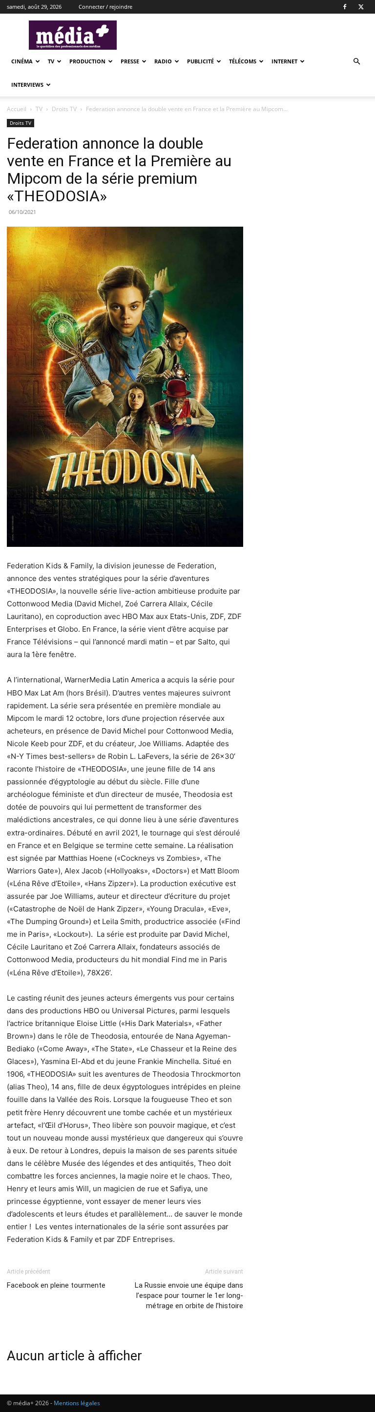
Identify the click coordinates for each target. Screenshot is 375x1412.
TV (51, 61)
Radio (163, 61)
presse (130, 61)
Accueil (16, 109)
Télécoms (242, 61)
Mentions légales (77, 1403)
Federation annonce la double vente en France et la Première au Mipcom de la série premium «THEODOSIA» (119, 169)
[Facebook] (344, 7)
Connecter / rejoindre (105, 6)
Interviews (27, 84)
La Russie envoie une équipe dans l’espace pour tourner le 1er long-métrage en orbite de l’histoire (189, 1295)
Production (87, 61)
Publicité (200, 61)
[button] (356, 61)
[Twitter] (361, 7)
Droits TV (64, 109)
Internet (284, 61)
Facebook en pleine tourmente (56, 1285)
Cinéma (22, 61)
